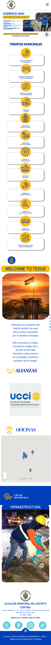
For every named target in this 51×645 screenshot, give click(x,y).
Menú (47, 4)
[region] (25, 24)
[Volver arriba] (25, 631)
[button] (26, 60)
